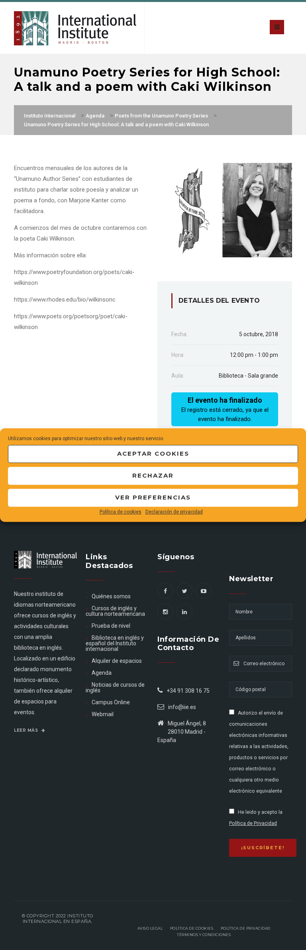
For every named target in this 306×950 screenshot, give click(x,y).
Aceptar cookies (153, 453)
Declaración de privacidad (174, 512)
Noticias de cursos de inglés (115, 687)
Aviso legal (150, 928)
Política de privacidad (246, 928)
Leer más (26, 730)
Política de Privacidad (253, 823)
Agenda (102, 673)
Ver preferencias (153, 497)
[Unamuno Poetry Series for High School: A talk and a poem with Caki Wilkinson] (224, 209)
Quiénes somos (111, 596)
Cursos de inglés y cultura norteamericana (115, 611)
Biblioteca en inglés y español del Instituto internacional (115, 643)
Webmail (103, 714)
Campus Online (111, 702)
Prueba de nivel (111, 626)
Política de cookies (120, 512)
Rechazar (153, 475)
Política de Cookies (192, 928)
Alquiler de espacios (117, 661)
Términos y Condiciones (204, 934)
